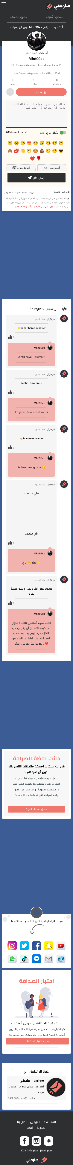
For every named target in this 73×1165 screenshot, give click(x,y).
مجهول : (45, 319)
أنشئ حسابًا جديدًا (23, 206)
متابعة (39, 92)
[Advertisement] (36, 255)
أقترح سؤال (52, 168)
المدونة (41, 1128)
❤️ (32, 159)
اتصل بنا (22, 1122)
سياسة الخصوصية (11, 192)
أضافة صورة (23, 168)
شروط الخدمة (28, 192)
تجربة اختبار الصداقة (37, 1041)
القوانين (35, 1122)
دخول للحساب (18, 17)
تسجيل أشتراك (55, 17)
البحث (30, 1128)
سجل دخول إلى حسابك (44, 206)
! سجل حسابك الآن (36, 809)
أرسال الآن (38, 177)
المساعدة (49, 1122)
